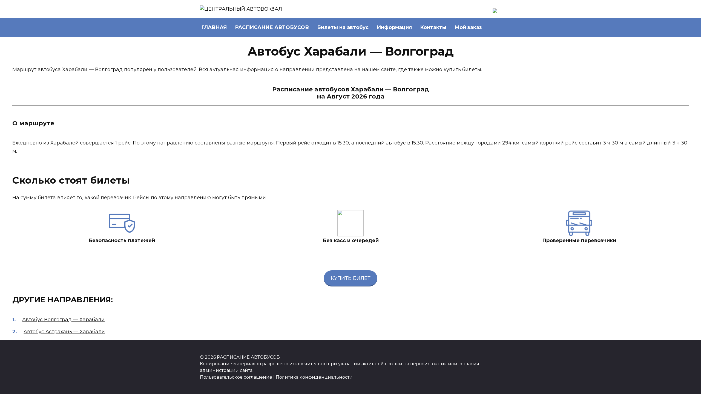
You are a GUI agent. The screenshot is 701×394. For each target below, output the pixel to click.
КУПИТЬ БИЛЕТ (350, 278)
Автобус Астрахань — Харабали (64, 332)
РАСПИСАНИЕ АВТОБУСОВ (272, 27)
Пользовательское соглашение (236, 377)
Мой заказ (468, 27)
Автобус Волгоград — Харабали (63, 320)
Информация (394, 27)
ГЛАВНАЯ (214, 27)
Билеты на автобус (343, 27)
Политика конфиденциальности (314, 377)
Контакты (433, 27)
